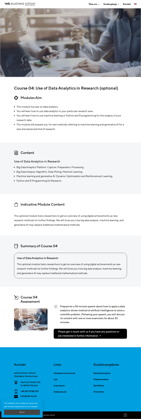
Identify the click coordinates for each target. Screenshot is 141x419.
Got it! (22, 412)
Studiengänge (110, 4)
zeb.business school (46, 415)
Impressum (59, 385)
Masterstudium (101, 379)
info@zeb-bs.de (28, 396)
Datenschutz (60, 391)
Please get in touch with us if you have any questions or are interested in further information (88, 334)
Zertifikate (98, 385)
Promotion (98, 391)
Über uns (93, 4)
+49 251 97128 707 (30, 391)
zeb (55, 379)
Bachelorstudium (102, 373)
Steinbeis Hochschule (64, 373)
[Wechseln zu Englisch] (135, 5)
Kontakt (127, 4)
